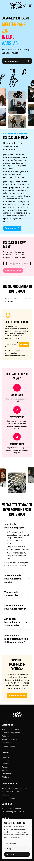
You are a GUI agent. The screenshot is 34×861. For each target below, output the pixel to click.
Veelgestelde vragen (10, 739)
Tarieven (5, 736)
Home (4, 298)
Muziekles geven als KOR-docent (14, 788)
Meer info (17, 837)
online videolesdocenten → (16, 355)
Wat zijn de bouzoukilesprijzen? (14, 526)
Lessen (5, 752)
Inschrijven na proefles (11, 733)
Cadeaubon (6, 742)
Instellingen (9, 849)
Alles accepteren (10, 854)
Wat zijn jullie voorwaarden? (12, 594)
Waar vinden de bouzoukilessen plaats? (12, 578)
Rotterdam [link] (9, 301)
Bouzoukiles (26, 298)
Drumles (5, 764)
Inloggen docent (8, 798)
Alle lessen (6, 777)
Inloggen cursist (8, 746)
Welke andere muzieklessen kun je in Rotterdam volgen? (16, 639)
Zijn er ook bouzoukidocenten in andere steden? (15, 622)
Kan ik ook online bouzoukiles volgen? (15, 607)
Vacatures (6, 795)
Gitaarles (5, 760)
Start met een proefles (10, 729)
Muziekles (14, 298)
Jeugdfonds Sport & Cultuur (13, 812)
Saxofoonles (7, 773)
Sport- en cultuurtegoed (11, 808)
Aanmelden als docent (10, 791)
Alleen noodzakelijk (11, 843)
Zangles (5, 767)
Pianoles (5, 757)
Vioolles (5, 770)
